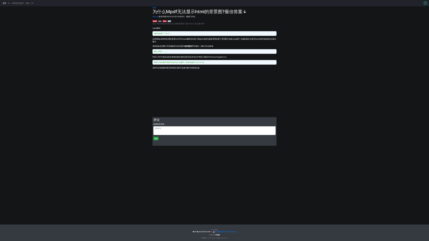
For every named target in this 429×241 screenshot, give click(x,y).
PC (32, 3)
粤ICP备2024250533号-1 (202, 232)
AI (9, 3)
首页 (4, 3)
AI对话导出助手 (18, 3)
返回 (154, 7)
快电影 (218, 235)
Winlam (155, 16)
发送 (156, 138)
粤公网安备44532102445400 (225, 232)
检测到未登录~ (159, 124)
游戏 (27, 3)
